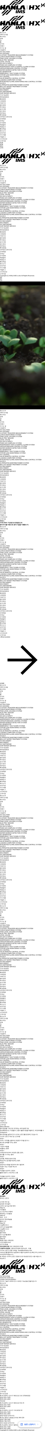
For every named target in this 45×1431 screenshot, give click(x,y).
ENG (1, 146)
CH (1, 281)
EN (1, 279)
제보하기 (3, 1258)
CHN (1, 148)
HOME (2, 683)
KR (1, 277)
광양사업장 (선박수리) (7, 1415)
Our (1, 1276)
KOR (1, 143)
